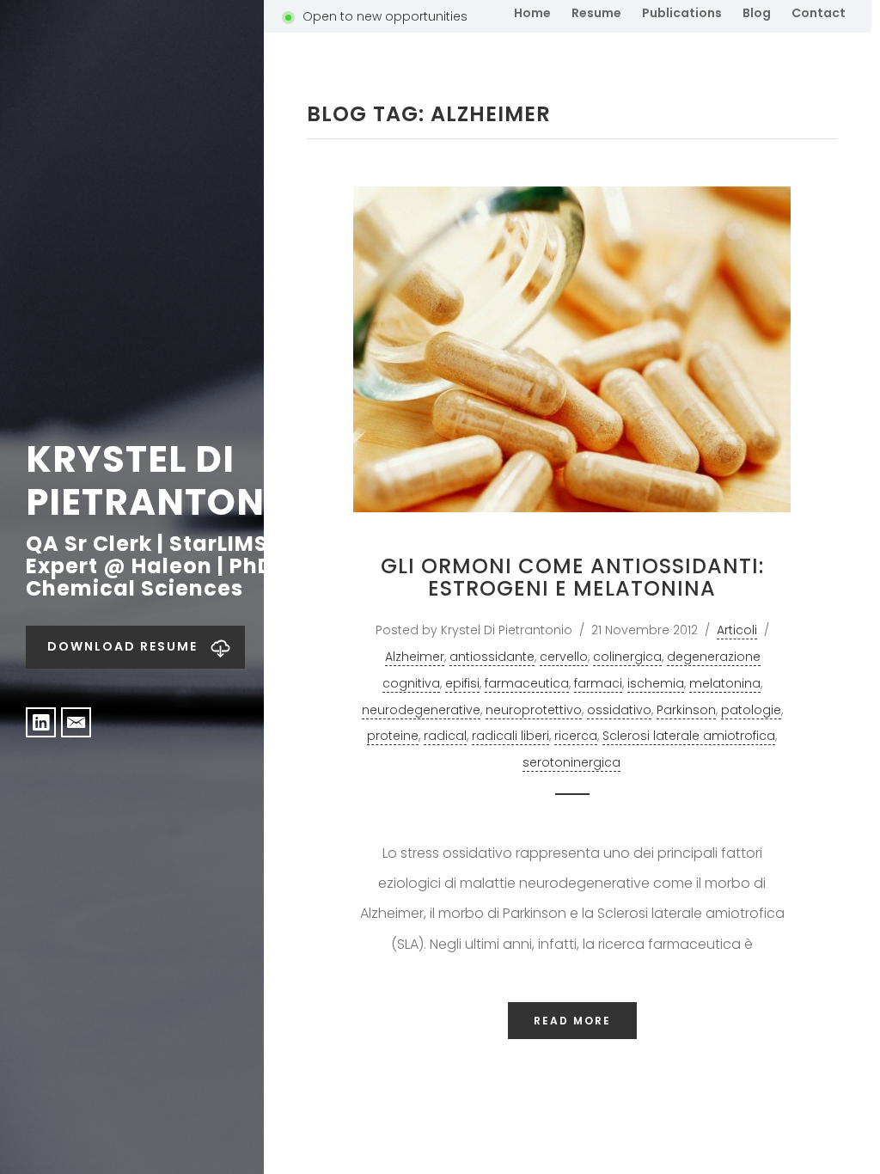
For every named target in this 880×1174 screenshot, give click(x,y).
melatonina (725, 683)
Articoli (737, 630)
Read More (572, 1020)
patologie (751, 709)
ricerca (575, 735)
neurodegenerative (421, 709)
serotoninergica (571, 762)
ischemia (655, 683)
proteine (393, 735)
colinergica (627, 656)
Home (532, 12)
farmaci (598, 683)
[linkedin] (41, 722)
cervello (564, 656)
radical (445, 735)
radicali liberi (510, 735)
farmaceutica (527, 683)
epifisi (462, 683)
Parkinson (686, 709)
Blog (756, 12)
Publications (682, 12)
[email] (76, 722)
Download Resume (122, 646)
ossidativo (619, 709)
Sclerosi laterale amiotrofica (688, 735)
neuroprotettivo (534, 709)
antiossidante (492, 656)
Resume (596, 12)
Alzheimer (414, 656)
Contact (818, 12)
